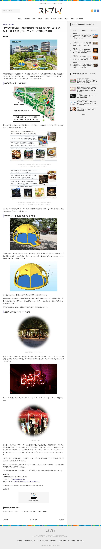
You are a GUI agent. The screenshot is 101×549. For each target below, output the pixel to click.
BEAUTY (47, 18)
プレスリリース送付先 (42, 540)
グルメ (16, 511)
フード (21, 511)
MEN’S (72, 18)
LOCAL (20, 18)
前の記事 (5, 519)
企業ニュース (80, 540)
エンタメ (11, 511)
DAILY (74, 30)
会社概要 (19, 540)
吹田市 (35, 511)
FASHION (53, 18)
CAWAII (66, 18)
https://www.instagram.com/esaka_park (26, 481)
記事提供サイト (54, 540)
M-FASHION (80, 18)
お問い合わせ (63, 540)
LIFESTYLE (26, 18)
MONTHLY (93, 30)
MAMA (60, 18)
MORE (83, 115)
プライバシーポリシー (29, 540)
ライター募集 (71, 540)
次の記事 (61, 519)
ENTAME (40, 18)
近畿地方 (45, 511)
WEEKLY (84, 30)
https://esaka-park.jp (18, 479)
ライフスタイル (28, 511)
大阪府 (39, 511)
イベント (5, 511)
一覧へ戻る (34, 519)
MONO (33, 18)
